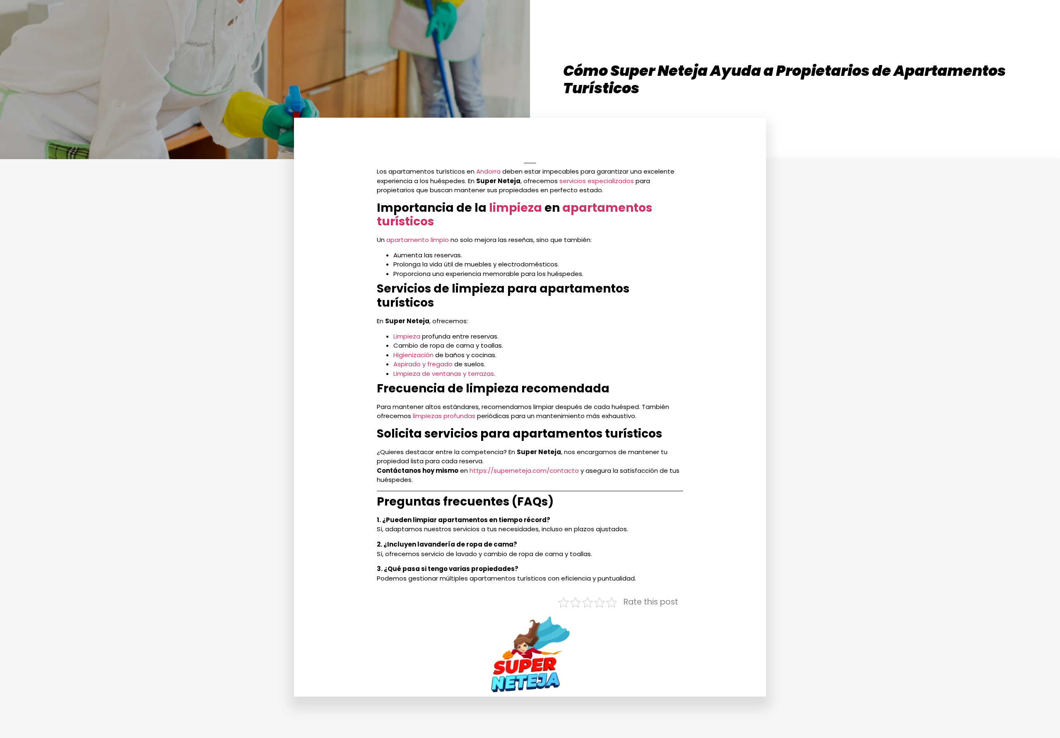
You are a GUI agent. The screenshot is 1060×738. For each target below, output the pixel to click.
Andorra (488, 171)
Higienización (413, 355)
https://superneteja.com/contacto (523, 470)
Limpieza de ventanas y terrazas (443, 373)
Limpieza (406, 336)
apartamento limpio (417, 239)
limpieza (515, 208)
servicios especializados (596, 181)
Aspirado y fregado (423, 364)
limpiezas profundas (444, 415)
